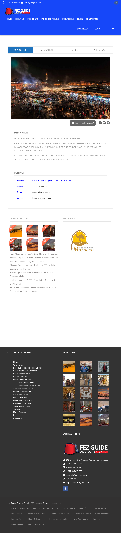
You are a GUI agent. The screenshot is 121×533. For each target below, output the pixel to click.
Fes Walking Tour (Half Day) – (26, 371)
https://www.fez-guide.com (77, 482)
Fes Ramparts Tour (21, 374)
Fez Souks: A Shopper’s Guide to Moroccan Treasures (33, 288)
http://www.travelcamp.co (43, 198)
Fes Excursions (20, 377)
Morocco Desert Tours (22, 380)
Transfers (17, 409)
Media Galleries (20, 412)
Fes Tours (33, 19)
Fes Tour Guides (20, 397)
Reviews (100, 50)
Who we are (18, 365)
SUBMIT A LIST (83, 28)
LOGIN (97, 28)
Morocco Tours (50, 19)
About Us (21, 50)
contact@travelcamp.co (42, 192)
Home (9, 19)
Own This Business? (84, 123)
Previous (13, 88)
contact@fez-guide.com (32, 3)
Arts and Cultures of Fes (23, 388)
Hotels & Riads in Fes (22, 400)
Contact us (18, 418)
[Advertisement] (60, 322)
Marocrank (56, 503)
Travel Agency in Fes (22, 406)
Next (107, 88)
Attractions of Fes (21, 394)
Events (74, 50)
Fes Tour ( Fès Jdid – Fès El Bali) (27, 368)
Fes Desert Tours (26, 383)
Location (47, 50)
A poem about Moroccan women (23, 291)
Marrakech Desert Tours (29, 386)
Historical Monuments (22, 391)
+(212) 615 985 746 (40, 186)
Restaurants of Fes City (23, 403)
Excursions (68, 19)
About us (19, 19)
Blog (80, 19)
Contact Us (92, 19)
